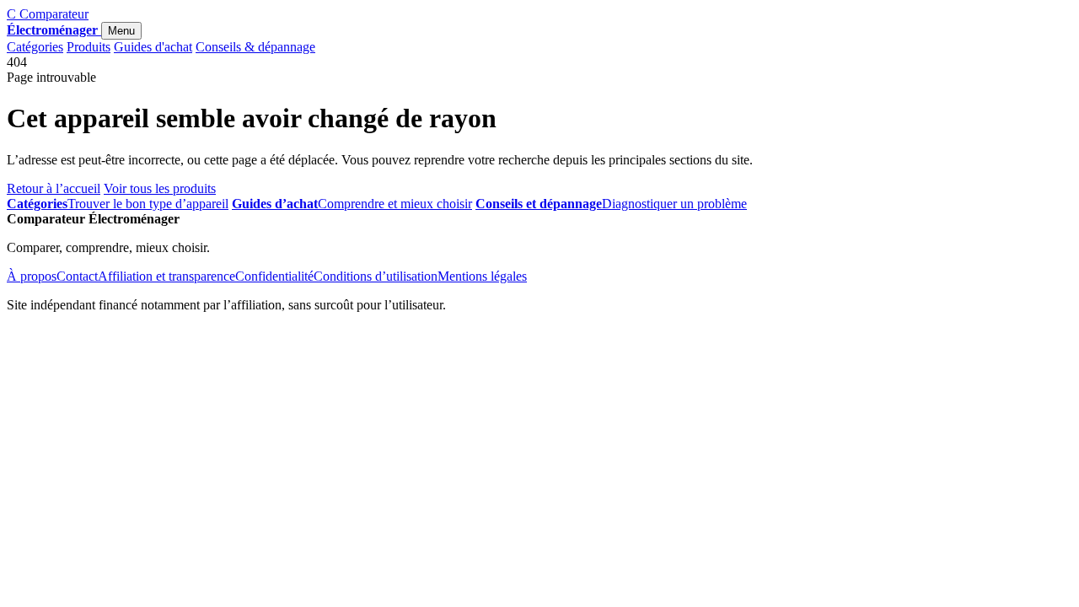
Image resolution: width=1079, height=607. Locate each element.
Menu (121, 30)
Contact (77, 276)
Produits (88, 47)
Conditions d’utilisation (376, 276)
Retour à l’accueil (53, 188)
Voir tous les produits (160, 188)
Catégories (35, 47)
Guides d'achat (153, 47)
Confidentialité (274, 276)
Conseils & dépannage (255, 47)
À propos (31, 276)
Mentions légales (482, 276)
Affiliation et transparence (166, 276)
